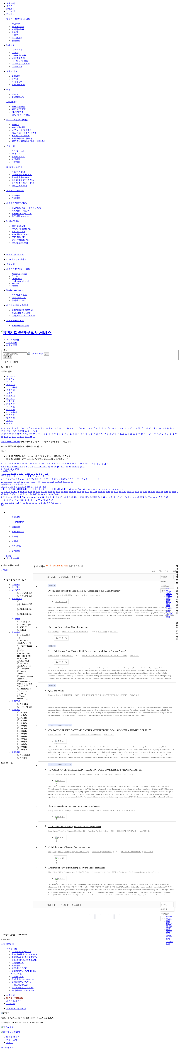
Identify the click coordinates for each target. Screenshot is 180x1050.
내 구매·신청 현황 (20, 61)
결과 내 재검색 (11, 362)
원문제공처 (17, 598)
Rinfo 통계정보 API (20, 234)
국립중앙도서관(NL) (21, 982)
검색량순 (16, 584)
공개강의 (16, 40)
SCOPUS (25, 624)
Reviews (15, 283)
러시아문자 (11, 412)
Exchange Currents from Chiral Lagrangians (68, 627)
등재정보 (16, 619)
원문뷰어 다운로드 (15, 254)
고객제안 (16, 159)
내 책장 (15, 52)
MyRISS (10, 9)
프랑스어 (10, 390)
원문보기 (61, 741)
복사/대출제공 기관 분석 (23, 180)
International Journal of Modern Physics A (24, 683)
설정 (8, 89)
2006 (23, 731)
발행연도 (16, 709)
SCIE (23, 627)
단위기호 (10, 415)
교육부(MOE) (18, 976)
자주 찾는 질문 (18, 151)
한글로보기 (76, 577)
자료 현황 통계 (18, 172)
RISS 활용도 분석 (14, 167)
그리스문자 (11, 387)
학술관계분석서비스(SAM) (24, 960)
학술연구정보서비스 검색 (18, 19)
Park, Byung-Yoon (55, 831)
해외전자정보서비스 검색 (18, 269)
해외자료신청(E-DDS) (16, 203)
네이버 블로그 (13, 1037)
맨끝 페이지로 (117, 916)
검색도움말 (11, 342)
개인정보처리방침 (14, 998)
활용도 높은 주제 (19, 186)
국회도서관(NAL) (20, 985)
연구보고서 (17, 38)
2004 (23, 734)
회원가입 (10, 3)
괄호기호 (10, 398)
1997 (23, 739)
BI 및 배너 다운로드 (21, 115)
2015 (23, 718)
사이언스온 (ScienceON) (23, 990)
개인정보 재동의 (14, 1001)
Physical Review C (22, 697)
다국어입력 (11, 345)
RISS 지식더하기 (19, 109)
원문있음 (26, 593)
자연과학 (26, 707)
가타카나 (10, 379)
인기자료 (16, 198)
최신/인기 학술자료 (15, 190)
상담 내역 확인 (18, 156)
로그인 (9, 6)
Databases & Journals (15, 290)
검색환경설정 (18, 97)
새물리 (24, 668)
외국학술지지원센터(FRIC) (24, 957)
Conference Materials (20, 281)
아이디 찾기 (17, 82)
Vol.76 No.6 (148, 852)
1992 (23, 749)
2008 (23, 726)
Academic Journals (19, 274)
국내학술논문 (18, 26)
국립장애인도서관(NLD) (23, 979)
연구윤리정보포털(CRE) (23, 988)
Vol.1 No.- (114, 632)
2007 (23, 728)
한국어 (25, 755)
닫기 (3, 505)
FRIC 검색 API (18, 237)
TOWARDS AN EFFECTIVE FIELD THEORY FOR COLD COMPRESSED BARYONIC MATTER (95, 769)
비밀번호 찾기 (18, 84)
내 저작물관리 (18, 58)
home (8, 556)
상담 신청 (16, 154)
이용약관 (10, 995)
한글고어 (10, 384)
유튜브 (9, 1042)
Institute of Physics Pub (101, 872)
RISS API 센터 (12, 221)
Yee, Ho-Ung (77, 852)
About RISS (11, 102)
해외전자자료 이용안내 (17, 305)
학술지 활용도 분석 (21, 177)
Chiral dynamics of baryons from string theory (69, 847)
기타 (24, 704)
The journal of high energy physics (24, 691)
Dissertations (17, 278)
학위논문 (16, 24)
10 (45, 867)
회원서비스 (11, 71)
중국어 (9, 382)
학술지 (15, 32)
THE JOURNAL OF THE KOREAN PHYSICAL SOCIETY (24, 656)
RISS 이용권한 (18, 127)
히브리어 (10, 396)
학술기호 (10, 401)
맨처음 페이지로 (91, 916)
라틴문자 (10, 409)
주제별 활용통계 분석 (22, 174)
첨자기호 (10, 407)
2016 (23, 715)
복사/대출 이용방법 (21, 136)
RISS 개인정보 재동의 (16, 259)
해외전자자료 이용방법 (22, 138)
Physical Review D (22, 672)
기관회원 (16, 965)
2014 (23, 720)
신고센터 (16, 162)
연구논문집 (102, 632)
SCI (23, 630)
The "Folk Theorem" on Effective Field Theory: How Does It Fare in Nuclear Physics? (87, 651)
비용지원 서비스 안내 (22, 211)
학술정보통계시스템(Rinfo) (24, 954)
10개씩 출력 (165, 914)
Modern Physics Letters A (25, 677)
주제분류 (16, 701)
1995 (23, 741)
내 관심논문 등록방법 (22, 130)
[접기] (176, 618)
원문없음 (26, 596)
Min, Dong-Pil (79, 831)
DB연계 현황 (18, 112)
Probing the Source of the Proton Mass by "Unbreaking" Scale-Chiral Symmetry (84, 590)
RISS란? (15, 124)
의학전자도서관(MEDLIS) (24, 971)
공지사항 (10, 264)
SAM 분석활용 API (20, 240)
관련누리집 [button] (11, 949)
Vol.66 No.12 (95, 595)
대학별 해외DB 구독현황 (23, 316)
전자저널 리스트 (19, 295)
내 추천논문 (17, 50)
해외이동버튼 (7, 1047)
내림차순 (163, 582)
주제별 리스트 (18, 300)
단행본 (15, 35)
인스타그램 (11, 1040)
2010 (23, 723)
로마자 (9, 421)
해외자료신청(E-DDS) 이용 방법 (26, 208)
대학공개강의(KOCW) (22, 951)
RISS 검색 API (18, 226)
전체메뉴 (10, 14)
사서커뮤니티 (18, 963)
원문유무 (16, 590)
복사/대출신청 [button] (61, 602)
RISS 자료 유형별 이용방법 (24, 133)
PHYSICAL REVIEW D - (24, 641)
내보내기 (51, 577)
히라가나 (10, 376)
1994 (23, 744)
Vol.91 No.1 (130, 810)
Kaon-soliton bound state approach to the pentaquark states (74, 826)
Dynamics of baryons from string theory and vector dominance (76, 867)
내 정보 (15, 94)
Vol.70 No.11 (145, 831)
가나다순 (16, 587)
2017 (23, 712)
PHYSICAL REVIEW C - (24, 664)
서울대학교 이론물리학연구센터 (75, 632)
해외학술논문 (18, 29)
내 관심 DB (17, 66)
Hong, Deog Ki (54, 852)
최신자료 (16, 195)
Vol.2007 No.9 (153, 872)
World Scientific (54, 735)
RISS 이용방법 (18, 106)
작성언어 (16, 752)
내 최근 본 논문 (19, 55)
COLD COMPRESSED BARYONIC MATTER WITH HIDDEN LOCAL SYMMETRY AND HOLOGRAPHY (99, 730)
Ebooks (15, 276)
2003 (23, 736)
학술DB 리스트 (19, 297)
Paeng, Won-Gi (54, 810)
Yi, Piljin (85, 852)
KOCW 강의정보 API (21, 229)
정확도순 (164, 577)
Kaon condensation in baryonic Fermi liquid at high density (75, 806)
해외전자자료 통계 (15, 320)
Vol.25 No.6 (128, 774)
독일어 (9, 393)
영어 (23, 758)
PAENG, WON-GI (55, 774)
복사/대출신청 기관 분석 (23, 183)
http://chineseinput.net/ (10, 441)
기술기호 (10, 404)
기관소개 (10, 1003)
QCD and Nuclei (56, 690)
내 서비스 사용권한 (21, 64)
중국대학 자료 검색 (21, 216)
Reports (15, 286)
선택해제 (5, 570)
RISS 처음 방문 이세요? (17, 120)
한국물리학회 (67, 595)
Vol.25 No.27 (109, 735)
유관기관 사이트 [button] (14, 974)
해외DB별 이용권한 (21, 313)
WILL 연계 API (18, 231)
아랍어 (9, 423)
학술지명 (16, 632)
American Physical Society (84, 810)
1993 (23, 747)
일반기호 (10, 418)
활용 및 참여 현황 (20, 243)
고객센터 (10, 11)
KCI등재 (25, 622)
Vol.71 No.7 (134, 656)
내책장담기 (63, 577)
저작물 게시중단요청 (16, 1008)
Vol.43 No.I (134, 695)
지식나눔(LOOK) (19, 968)
